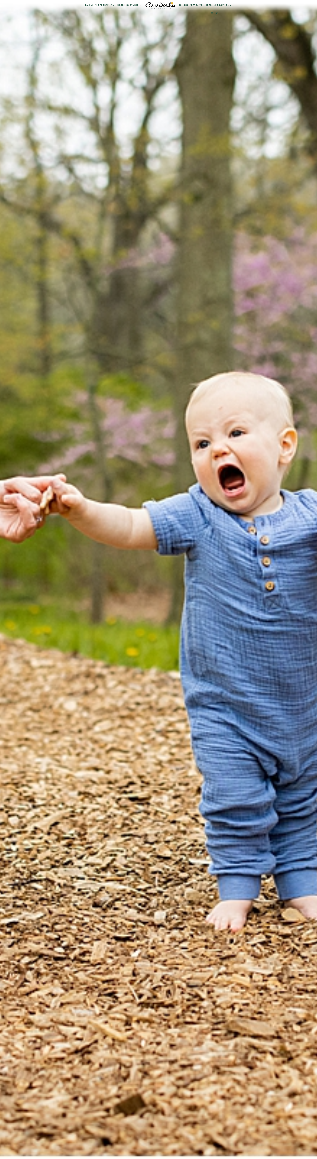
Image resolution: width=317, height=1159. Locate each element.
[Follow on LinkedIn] (217, 13)
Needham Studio (128, 5)
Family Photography (98, 5)
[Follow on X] (212, 13)
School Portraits (190, 5)
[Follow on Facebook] (207, 13)
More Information (217, 5)
